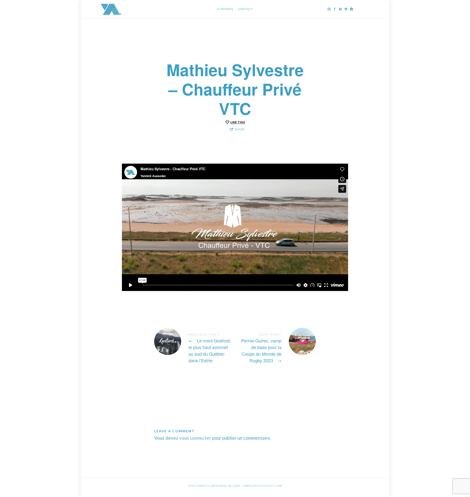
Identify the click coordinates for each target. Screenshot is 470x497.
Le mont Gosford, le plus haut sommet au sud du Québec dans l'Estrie (194, 348)
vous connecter (195, 438)
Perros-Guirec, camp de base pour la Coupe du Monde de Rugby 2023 (275, 348)
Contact (245, 9)
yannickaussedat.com (262, 485)
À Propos (225, 9)
